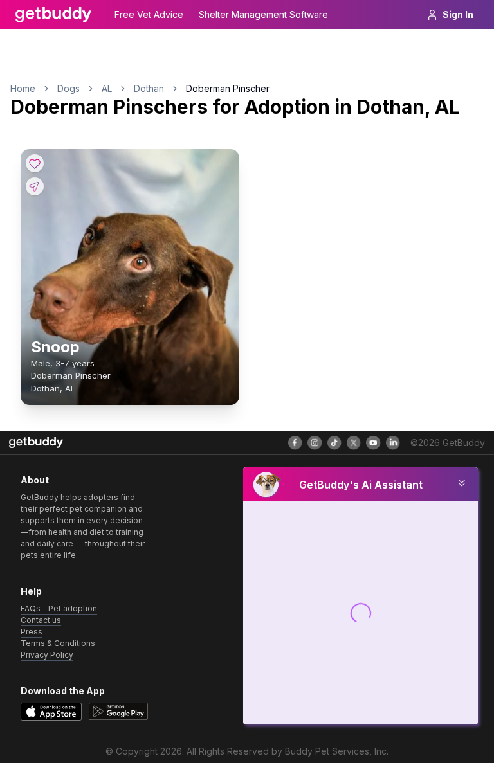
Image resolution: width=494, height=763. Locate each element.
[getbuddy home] (36, 442)
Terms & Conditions (58, 643)
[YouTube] (373, 443)
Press (31, 631)
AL (107, 88)
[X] (354, 443)
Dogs (68, 88)
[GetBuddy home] (53, 14)
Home (22, 88)
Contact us (41, 620)
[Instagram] (314, 443)
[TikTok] (334, 443)
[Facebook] (295, 443)
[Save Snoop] (35, 163)
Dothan (149, 88)
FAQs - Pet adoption (59, 608)
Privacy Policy (47, 655)
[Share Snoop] (35, 186)
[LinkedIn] (393, 443)
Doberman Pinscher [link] (228, 88)
